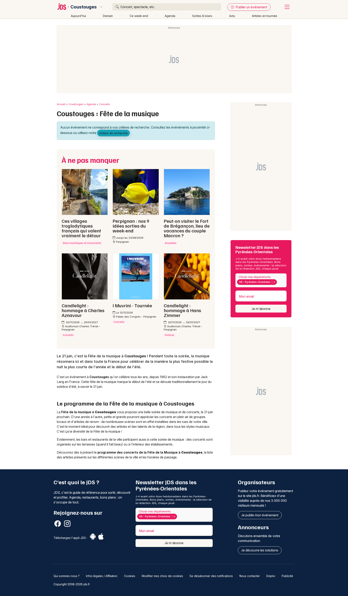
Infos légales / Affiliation (101, 576)
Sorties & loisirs (202, 16)
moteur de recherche (113, 133)
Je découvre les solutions (259, 550)
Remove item (274, 282)
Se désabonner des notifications (211, 576)
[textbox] (279, 282)
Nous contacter (249, 576)
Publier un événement (251, 7)
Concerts (104, 104)
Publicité (287, 576)
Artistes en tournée (264, 16)
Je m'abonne (261, 309)
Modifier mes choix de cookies (162, 576)
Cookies (129, 576)
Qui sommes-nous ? (67, 576)
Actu (232, 16)
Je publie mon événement (259, 515)
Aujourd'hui (78, 16)
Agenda (170, 16)
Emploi (270, 576)
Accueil (61, 104)
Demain (108, 16)
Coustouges (83, 7)
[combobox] (261, 280)
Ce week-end (139, 16)
